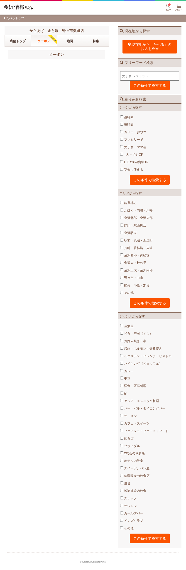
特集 (96, 40)
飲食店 (128, 438)
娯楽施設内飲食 (134, 490)
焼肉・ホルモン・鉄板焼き (142, 348)
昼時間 (128, 117)
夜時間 (128, 124)
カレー (128, 371)
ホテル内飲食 (133, 460)
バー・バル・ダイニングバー (144, 408)
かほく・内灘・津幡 (138, 210)
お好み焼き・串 (134, 340)
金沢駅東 (130, 232)
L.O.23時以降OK (135, 162)
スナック (130, 498)
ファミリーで (133, 139)
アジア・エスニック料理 (141, 400)
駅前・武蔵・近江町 (138, 240)
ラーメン (130, 415)
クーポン (43, 40)
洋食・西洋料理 (134, 385)
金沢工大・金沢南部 (138, 270)
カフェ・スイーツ (136, 423)
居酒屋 (128, 325)
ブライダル (131, 445)
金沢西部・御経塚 (136, 255)
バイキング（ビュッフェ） (142, 363)
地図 (70, 40)
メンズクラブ (133, 520)
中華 (126, 378)
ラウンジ (130, 505)
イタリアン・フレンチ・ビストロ (147, 356)
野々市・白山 (133, 277)
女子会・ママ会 (134, 147)
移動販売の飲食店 (136, 475)
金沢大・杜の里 (134, 262)
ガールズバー (133, 513)
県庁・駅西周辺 (134, 225)
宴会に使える (133, 169)
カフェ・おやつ (134, 132)
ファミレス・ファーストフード (146, 430)
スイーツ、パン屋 (136, 468)
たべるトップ (15, 18)
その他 (128, 292)
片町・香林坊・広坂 (138, 247)
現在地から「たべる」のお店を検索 (151, 46)
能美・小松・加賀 (136, 285)
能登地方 (130, 202)
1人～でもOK (133, 154)
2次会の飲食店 (134, 453)
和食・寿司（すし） (138, 333)
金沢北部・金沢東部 (138, 217)
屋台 (126, 483)
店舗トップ (18, 40)
